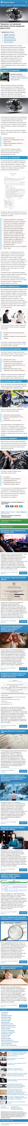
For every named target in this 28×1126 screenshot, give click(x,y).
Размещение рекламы (16, 1108)
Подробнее (23, 573)
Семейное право (5, 1028)
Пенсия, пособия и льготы (8, 1027)
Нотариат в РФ (5, 1037)
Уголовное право (6, 1035)
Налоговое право (6, 1020)
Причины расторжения (10, 39)
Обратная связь (5, 1108)
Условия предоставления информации (11, 1123)
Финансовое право (6, 1019)
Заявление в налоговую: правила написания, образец (13, 828)
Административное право (8, 1025)
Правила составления (9, 35)
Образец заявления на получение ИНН (13, 731)
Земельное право (6, 1038)
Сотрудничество (15, 1106)
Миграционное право (7, 1023)
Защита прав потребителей (8, 1045)
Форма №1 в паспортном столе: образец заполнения (12, 967)
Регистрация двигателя (10, 40)
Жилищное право (6, 1017)
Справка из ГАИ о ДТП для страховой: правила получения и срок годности (19, 77)
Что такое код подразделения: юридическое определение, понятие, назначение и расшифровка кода (11, 628)
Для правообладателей (17, 1109)
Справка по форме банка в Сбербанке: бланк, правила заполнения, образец (10, 876)
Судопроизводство (6, 1043)
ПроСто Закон (8, 2)
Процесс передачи (8, 42)
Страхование (4, 1012)
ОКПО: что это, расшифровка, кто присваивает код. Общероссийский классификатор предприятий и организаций (13, 778)
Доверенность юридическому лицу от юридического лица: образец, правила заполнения (13, 675)
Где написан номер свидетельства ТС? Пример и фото (13, 531)
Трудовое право (5, 1022)
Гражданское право (6, 1015)
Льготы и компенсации (7, 1030)
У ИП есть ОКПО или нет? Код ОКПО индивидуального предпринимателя (14, 918)
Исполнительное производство (10, 1041)
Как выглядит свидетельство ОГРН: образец (13, 578)
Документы (3, 573)
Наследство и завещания (8, 1032)
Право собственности (7, 1040)
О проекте (3, 1106)
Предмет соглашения (9, 34)
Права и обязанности (9, 37)
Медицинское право (6, 1033)
